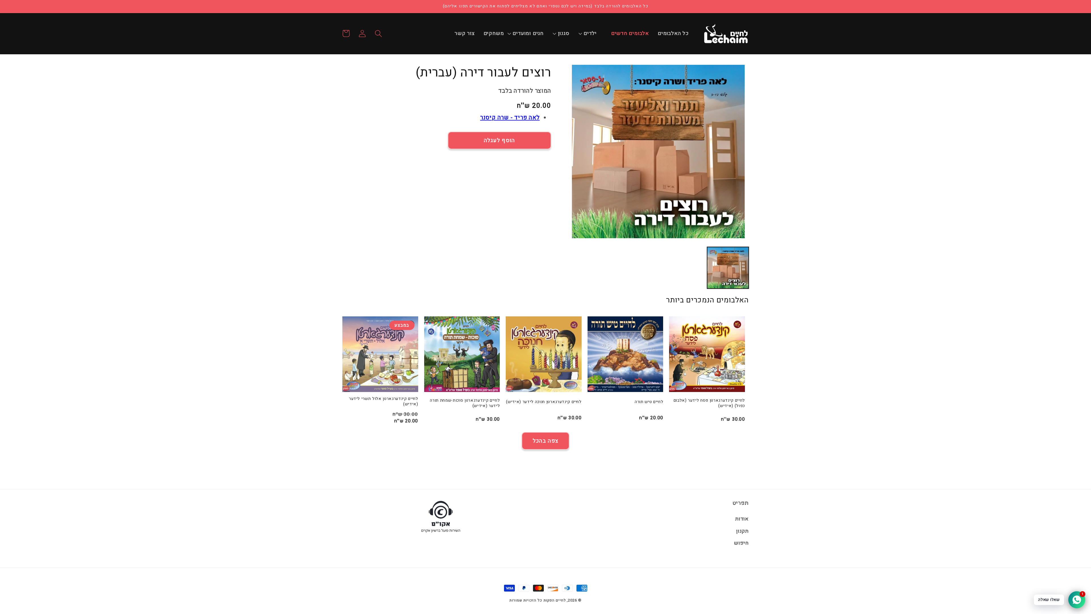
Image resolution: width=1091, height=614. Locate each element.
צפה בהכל (545, 441)
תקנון (742, 531)
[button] (593, 33)
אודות (742, 519)
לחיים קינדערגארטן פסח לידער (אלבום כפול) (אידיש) (709, 403)
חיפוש (741, 543)
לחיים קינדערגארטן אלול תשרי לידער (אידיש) (383, 401)
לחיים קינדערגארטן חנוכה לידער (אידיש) (543, 402)
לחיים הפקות (555, 600)
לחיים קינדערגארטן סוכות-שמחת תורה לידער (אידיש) (465, 403)
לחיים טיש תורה (649, 402)
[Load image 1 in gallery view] (728, 268)
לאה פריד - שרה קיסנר (510, 117)
